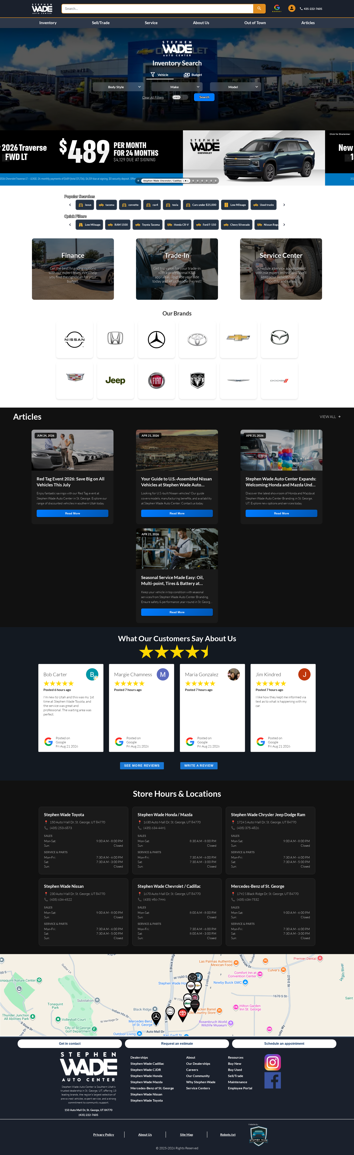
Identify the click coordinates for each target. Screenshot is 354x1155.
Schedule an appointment (284, 1043)
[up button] (346, 1123)
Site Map (186, 1134)
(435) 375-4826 (245, 828)
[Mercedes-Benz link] (156, 339)
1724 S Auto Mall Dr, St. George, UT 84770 (263, 822)
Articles (308, 22)
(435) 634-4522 (58, 899)
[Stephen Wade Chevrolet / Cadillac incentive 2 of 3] (185, 180)
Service (151, 22)
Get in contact (70, 1043)
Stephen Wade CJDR (145, 1070)
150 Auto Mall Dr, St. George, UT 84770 (74, 822)
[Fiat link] (156, 380)
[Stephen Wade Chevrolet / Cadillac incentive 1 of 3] (183, 180)
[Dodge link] (279, 380)
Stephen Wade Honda (146, 1076)
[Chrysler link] (238, 380)
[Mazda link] (279, 339)
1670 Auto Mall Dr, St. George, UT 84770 (169, 894)
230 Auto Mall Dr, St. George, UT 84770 (74, 894)
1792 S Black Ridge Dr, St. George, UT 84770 (264, 894)
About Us (201, 22)
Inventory (48, 22)
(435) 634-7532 (245, 899)
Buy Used (235, 1070)
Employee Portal (240, 1088)
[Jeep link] (115, 380)
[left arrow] (70, 204)
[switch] (180, 97)
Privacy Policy (103, 1134)
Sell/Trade (101, 22)
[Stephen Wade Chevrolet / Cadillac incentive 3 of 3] (187, 180)
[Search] (260, 9)
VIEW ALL (328, 417)
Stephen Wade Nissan (146, 1094)
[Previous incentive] (5, 158)
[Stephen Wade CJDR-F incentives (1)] (138, 180)
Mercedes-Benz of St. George (152, 1088)
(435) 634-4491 (152, 828)
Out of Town (255, 22)
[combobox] (157, 9)
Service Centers (198, 1088)
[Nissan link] (74, 339)
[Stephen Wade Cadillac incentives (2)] (202, 180)
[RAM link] (197, 380)
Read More (72, 513)
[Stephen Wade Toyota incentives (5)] (207, 180)
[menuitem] (152, 1063)
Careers (192, 1070)
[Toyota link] (197, 339)
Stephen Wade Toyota (146, 1100)
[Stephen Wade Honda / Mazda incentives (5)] (198, 180)
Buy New (234, 1063)
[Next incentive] (348, 158)
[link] (272, 1062)
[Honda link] (115, 339)
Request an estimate (177, 1043)
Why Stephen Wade (201, 1082)
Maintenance (237, 1082)
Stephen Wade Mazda (146, 1082)
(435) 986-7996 (152, 899)
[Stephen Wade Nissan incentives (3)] (216, 180)
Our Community (198, 1076)
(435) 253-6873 (58, 828)
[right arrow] (284, 204)
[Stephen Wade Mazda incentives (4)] (211, 180)
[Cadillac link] (74, 380)
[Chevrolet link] (238, 339)
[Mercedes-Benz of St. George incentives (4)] (193, 180)
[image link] (88, 1080)
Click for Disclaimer (340, 134)
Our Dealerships (198, 1063)
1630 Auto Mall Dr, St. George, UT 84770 (169, 822)
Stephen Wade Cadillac (147, 1063)
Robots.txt (228, 1134)
